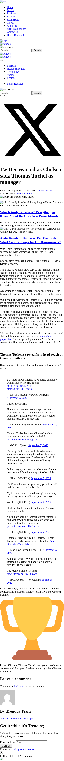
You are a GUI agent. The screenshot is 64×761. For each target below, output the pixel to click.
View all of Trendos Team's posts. (18, 718)
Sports (10, 74)
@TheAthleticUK (16, 385)
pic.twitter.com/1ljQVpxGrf (22, 573)
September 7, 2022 (17, 397)
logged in (19, 686)
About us (12, 25)
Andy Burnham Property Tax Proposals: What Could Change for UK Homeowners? (30, 240)
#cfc (52, 540)
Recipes (11, 77)
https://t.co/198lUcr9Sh (19, 388)
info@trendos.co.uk (23, 749)
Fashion (11, 16)
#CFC (30, 385)
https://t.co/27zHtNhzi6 (19, 544)
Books (10, 10)
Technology (13, 71)
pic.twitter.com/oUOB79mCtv (23, 526)
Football (21, 193)
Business (11, 13)
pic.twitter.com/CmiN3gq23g (22, 439)
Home (10, 7)
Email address (7, 742)
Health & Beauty (16, 68)
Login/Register (15, 83)
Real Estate (13, 19)
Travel (10, 22)
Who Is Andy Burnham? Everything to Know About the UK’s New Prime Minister (30, 214)
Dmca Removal (15, 35)
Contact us (12, 31)
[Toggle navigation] (1, 60)
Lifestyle (11, 65)
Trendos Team (44, 190)
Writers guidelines (16, 28)
